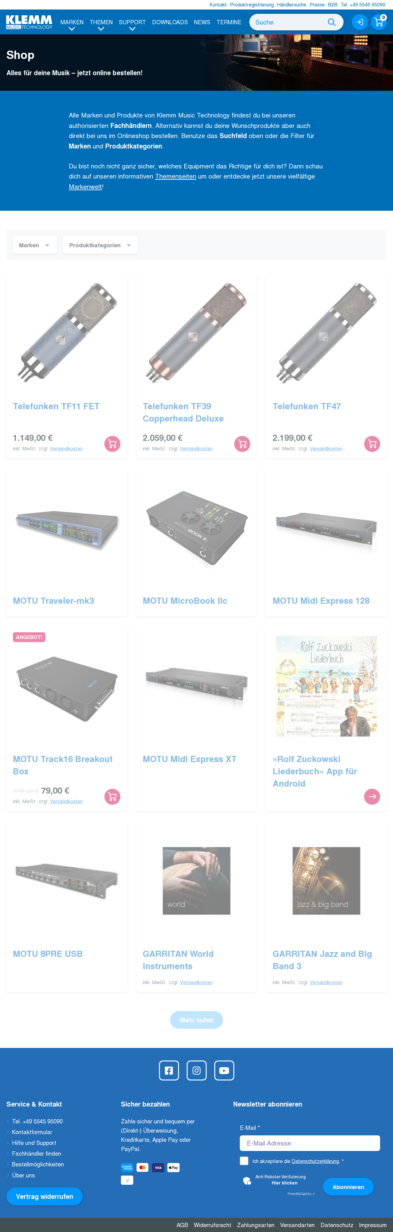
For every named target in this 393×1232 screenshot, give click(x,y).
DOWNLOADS (170, 22)
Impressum (373, 1225)
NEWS (202, 22)
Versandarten (297, 1225)
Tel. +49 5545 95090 (362, 4)
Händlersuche (291, 4)
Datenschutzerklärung (315, 1161)
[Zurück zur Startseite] (29, 22)
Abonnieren (348, 1187)
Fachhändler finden (36, 1153)
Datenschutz (337, 1225)
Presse (317, 4)
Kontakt (218, 4)
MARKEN (72, 22)
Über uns (23, 1175)
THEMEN (101, 22)
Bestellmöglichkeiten (38, 1164)
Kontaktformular (32, 1132)
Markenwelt (85, 186)
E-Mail (250, 1127)
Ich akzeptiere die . (298, 1161)
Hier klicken (285, 1183)
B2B (332, 4)
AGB (182, 1225)
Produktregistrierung (252, 4)
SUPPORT (132, 22)
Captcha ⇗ (301, 1194)
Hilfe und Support (34, 1142)
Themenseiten (175, 175)
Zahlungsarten (255, 1225)
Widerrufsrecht (212, 1225)
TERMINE (228, 22)
